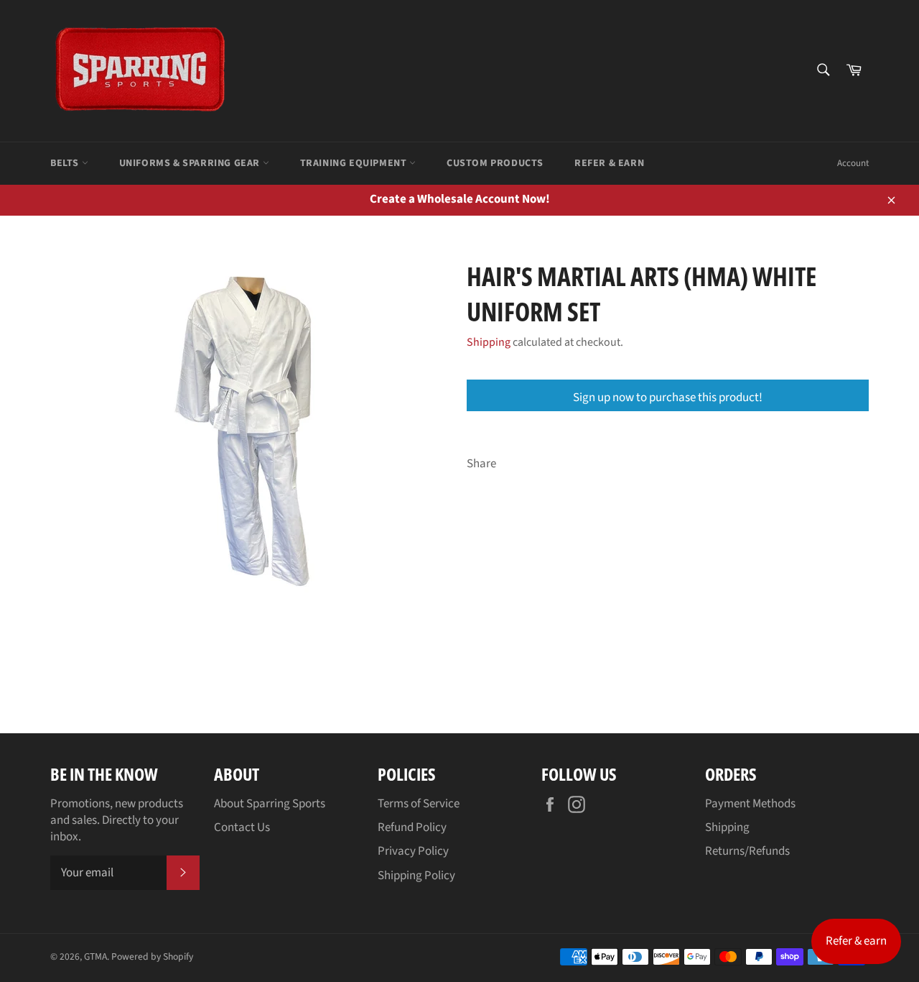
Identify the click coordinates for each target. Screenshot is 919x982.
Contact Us (242, 827)
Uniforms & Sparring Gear (191, 163)
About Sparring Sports (269, 803)
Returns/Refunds (747, 851)
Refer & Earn (609, 163)
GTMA (95, 956)
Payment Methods (750, 803)
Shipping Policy (416, 875)
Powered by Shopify (152, 956)
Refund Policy (412, 827)
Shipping (488, 342)
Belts (66, 163)
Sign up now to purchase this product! (667, 397)
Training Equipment (354, 163)
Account (853, 163)
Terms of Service (419, 803)
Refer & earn (856, 941)
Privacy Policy (413, 851)
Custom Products (495, 163)
